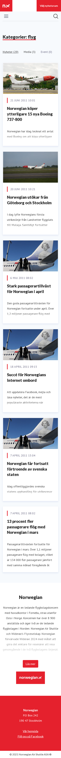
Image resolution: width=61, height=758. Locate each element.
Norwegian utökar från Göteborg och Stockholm (29, 200)
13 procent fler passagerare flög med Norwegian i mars (26, 527)
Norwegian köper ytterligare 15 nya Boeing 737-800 (30, 114)
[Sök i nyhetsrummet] (55, 16)
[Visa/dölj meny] (6, 16)
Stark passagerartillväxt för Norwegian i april (29, 289)
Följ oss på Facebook (31, 736)
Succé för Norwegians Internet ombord (26, 377)
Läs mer (30, 664)
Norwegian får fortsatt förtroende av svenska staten (27, 469)
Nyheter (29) (10, 52)
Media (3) (29, 52)
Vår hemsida (30, 731)
